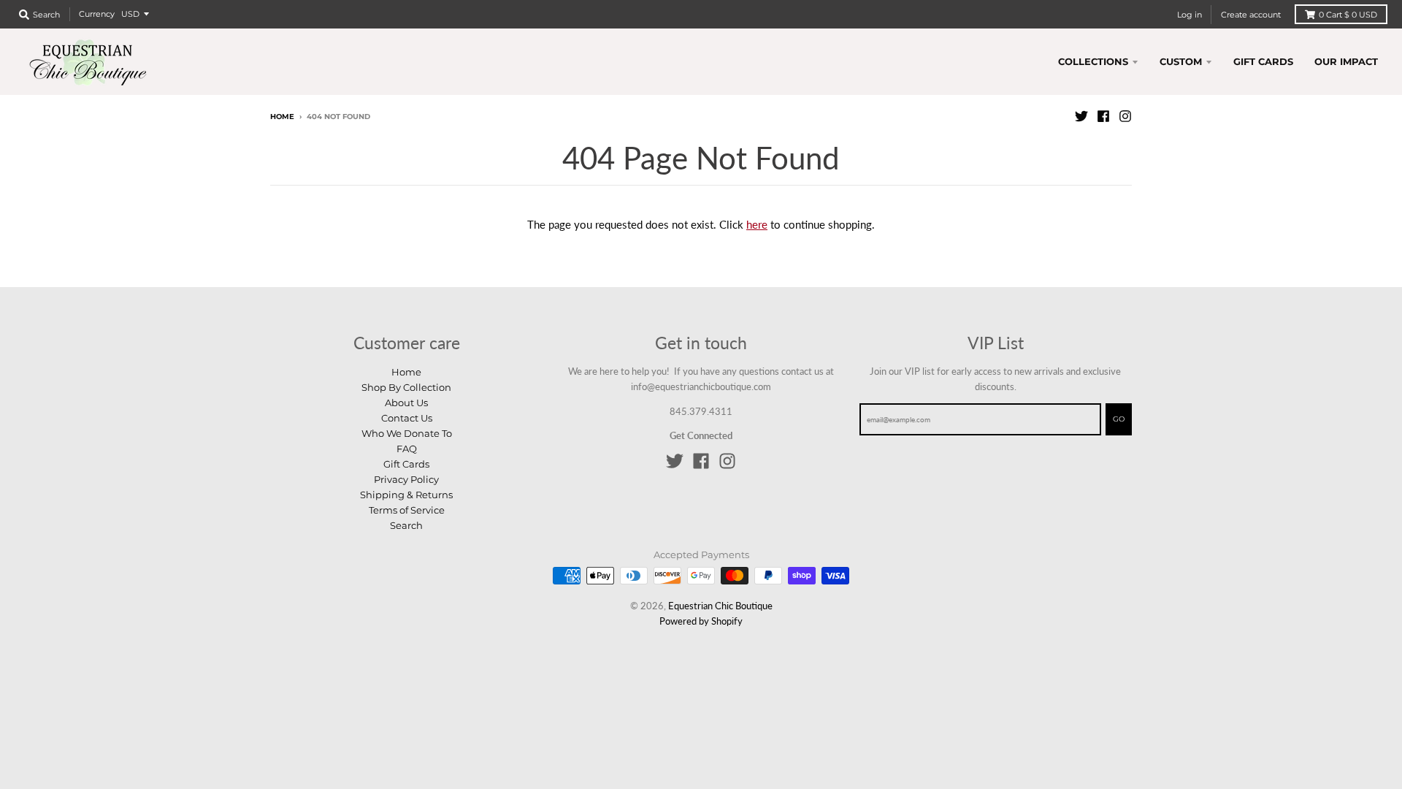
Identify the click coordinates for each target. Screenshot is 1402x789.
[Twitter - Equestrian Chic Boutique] (1081, 116)
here (756, 224)
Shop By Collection (406, 387)
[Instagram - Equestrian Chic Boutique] (1125, 116)
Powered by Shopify (701, 621)
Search (406, 525)
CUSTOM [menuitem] (1181, 61)
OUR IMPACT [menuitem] (1346, 61)
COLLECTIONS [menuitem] (1093, 61)
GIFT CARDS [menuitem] (1263, 61)
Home (282, 116)
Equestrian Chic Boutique (720, 605)
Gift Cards (406, 464)
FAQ (407, 448)
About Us (406, 402)
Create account (1251, 14)
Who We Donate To (406, 433)
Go (1119, 419)
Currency (97, 14)
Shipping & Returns (406, 494)
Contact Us (406, 418)
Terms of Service (407, 510)
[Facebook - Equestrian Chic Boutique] (1103, 116)
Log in (1189, 14)
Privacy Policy (406, 479)
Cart (1348, 14)
